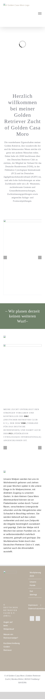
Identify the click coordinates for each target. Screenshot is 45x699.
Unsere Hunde (33, 583)
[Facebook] (32, 618)
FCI (11, 433)
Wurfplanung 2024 (35, 574)
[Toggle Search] (32, 13)
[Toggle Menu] (40, 13)
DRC (26, 416)
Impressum (33, 605)
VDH (23, 423)
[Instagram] (38, 618)
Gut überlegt (33, 593)
